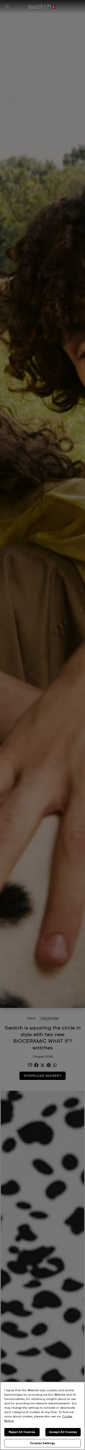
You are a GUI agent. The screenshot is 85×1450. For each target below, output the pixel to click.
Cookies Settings (42, 1443)
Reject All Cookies (22, 1432)
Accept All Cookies (63, 1432)
